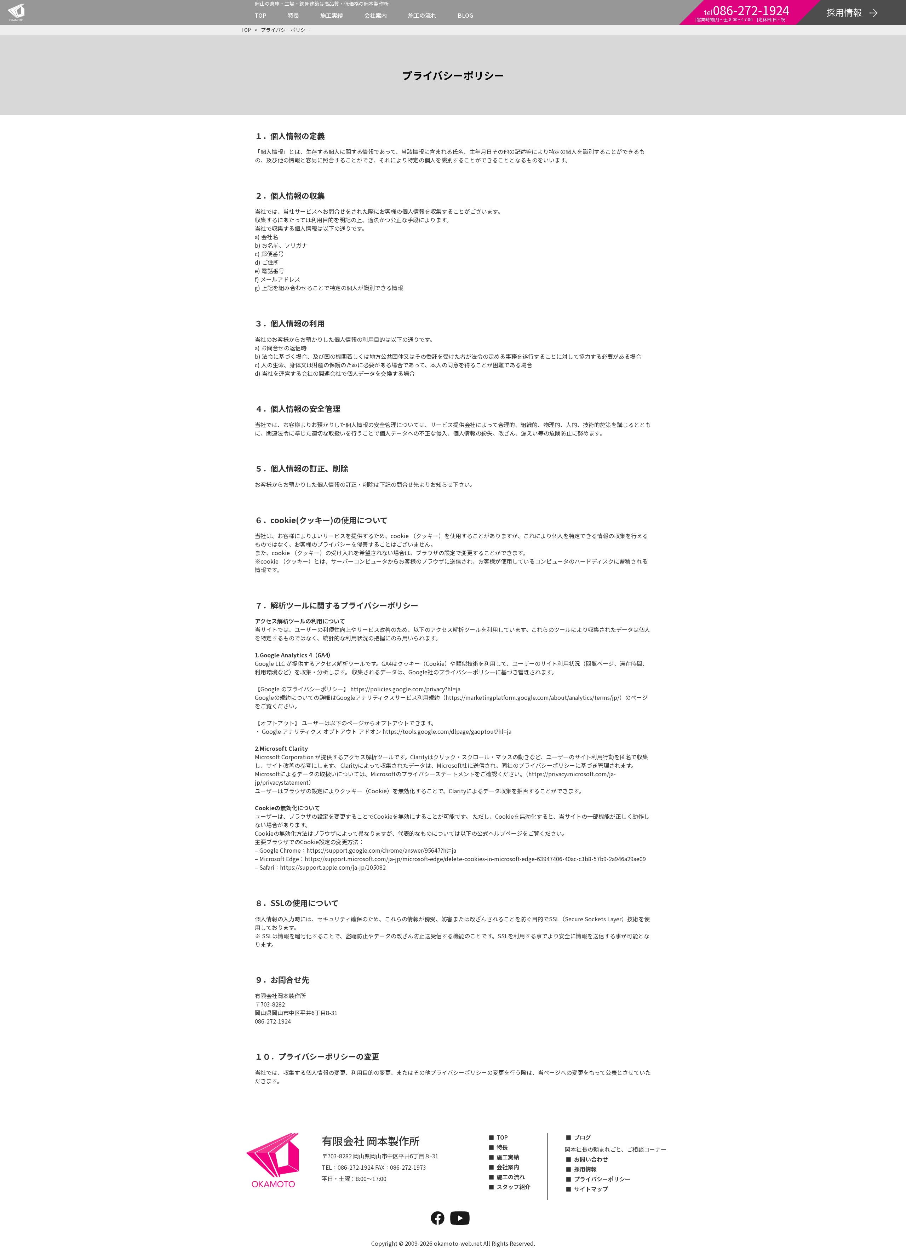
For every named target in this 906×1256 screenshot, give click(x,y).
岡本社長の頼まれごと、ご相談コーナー (615, 1149)
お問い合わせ (591, 1159)
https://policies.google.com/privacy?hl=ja (405, 689)
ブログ (582, 1137)
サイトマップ (591, 1189)
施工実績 (331, 15)
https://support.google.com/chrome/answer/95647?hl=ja (381, 850)
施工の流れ (422, 15)
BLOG (465, 15)
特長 (293, 15)
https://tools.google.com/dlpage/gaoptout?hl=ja (447, 731)
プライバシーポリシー (602, 1179)
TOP (260, 15)
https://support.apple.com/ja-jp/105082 (333, 867)
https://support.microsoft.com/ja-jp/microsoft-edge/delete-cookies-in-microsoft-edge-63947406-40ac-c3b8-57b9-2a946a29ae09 (475, 858)
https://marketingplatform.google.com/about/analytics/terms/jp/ (532, 697)
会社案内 (375, 15)
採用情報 (585, 1169)
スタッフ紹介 (514, 1186)
